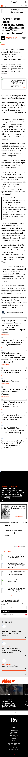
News (14, 727)
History (14, 738)
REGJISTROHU (7, 611)
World (14, 737)
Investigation (14, 730)
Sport (14, 740)
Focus (14, 729)
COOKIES (14, 751)
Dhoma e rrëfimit (14, 735)
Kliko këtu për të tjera (19, 516)
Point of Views (14, 734)
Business (14, 732)
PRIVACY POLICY (14, 749)
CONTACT (14, 747)
